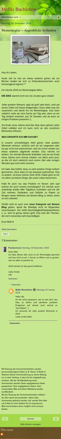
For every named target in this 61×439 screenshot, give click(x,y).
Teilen (5, 234)
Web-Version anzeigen (30, 424)
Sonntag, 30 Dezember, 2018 (35, 248)
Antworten (12, 279)
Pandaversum (15, 248)
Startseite (30, 419)
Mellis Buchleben (18, 9)
